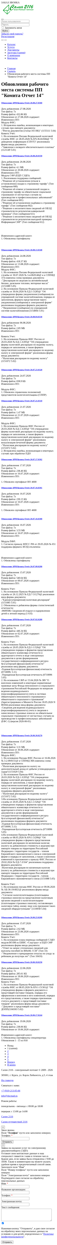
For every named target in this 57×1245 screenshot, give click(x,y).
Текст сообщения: (10, 1207)
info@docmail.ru (9, 1096)
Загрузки (16, 52)
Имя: (4, 1183)
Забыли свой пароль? (12, 33)
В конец (11, 1065)
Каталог (11, 44)
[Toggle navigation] (5, 40)
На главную (7, 1080)
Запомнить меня (13, 27)
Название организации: (13, 1189)
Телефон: (6, 1135)
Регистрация (7, 36)
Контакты (12, 58)
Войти (5, 31)
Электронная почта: (11, 1201)
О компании (13, 55)
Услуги (11, 47)
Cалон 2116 (7, 1116)
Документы (13, 50)
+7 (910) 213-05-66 (10, 63)
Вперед (11, 1062)
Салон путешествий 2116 (14, 1121)
